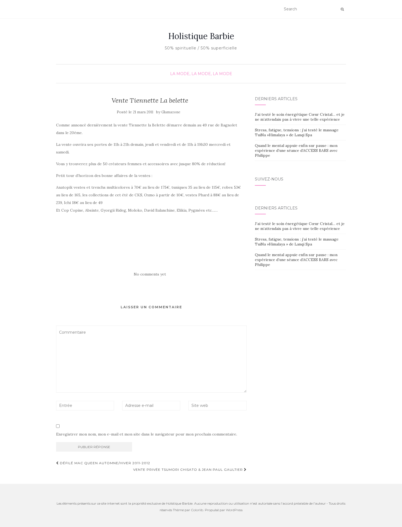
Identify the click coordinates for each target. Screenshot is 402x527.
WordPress (234, 510)
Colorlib (197, 510)
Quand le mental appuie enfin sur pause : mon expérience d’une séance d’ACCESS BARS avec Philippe (296, 150)
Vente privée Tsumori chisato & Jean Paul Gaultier (188, 469)
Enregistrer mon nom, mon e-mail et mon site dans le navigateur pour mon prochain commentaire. (146, 434)
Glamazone (170, 112)
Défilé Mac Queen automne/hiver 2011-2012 (104, 463)
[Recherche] (342, 9)
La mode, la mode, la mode (201, 73)
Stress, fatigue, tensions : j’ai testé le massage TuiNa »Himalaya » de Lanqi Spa (297, 132)
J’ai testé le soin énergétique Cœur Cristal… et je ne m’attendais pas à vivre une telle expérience (300, 117)
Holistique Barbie (201, 36)
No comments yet (150, 274)
